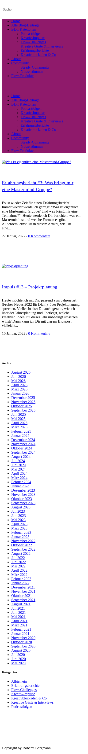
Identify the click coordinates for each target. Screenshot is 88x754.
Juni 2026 (18, 377)
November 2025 (23, 402)
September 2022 (23, 549)
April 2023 (19, 524)
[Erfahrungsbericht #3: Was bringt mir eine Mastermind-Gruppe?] (36, 162)
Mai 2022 (18, 566)
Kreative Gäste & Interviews (32, 702)
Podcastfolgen (21, 707)
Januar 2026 (20, 393)
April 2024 (19, 473)
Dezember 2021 (23, 587)
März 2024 (19, 478)
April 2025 (19, 423)
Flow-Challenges (24, 690)
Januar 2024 (20, 486)
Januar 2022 (20, 583)
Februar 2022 (21, 579)
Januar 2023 (20, 537)
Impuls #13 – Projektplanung (29, 286)
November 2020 (23, 638)
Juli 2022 (18, 558)
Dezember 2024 (23, 440)
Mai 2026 (18, 381)
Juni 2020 (18, 659)
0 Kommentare (39, 236)
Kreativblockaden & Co (29, 698)
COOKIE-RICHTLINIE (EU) (55, 744)
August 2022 (21, 553)
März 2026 (19, 389)
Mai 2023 (18, 520)
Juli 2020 (18, 655)
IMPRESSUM (9, 744)
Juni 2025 (18, 414)
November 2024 (23, 444)
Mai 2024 (18, 469)
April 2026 (19, 385)
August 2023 (21, 507)
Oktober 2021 (21, 596)
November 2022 (23, 541)
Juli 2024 (18, 461)
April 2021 (19, 621)
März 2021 (19, 625)
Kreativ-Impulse (23, 694)
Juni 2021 (18, 612)
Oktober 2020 (21, 642)
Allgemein (19, 681)
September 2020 (23, 646)
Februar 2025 (21, 431)
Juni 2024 (18, 465)
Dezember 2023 (23, 490)
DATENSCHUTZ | (29, 744)
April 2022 (19, 570)
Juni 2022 (18, 562)
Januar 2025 (20, 436)
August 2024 (21, 457)
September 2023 (23, 503)
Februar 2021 (21, 629)
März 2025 (19, 427)
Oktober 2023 (21, 499)
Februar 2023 (21, 532)
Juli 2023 (18, 511)
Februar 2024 (21, 482)
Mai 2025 (18, 419)
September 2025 (23, 410)
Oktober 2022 (21, 545)
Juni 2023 (18, 516)
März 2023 (19, 528)
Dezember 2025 (23, 398)
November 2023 (23, 495)
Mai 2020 (18, 663)
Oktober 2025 (21, 406)
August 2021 (21, 604)
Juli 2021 (18, 608)
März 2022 (19, 575)
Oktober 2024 (21, 448)
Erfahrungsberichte (25, 686)
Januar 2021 (20, 634)
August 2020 (21, 650)
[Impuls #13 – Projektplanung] (15, 266)
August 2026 (21, 372)
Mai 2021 (18, 617)
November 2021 (23, 591)
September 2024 (23, 452)
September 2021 (23, 600)
